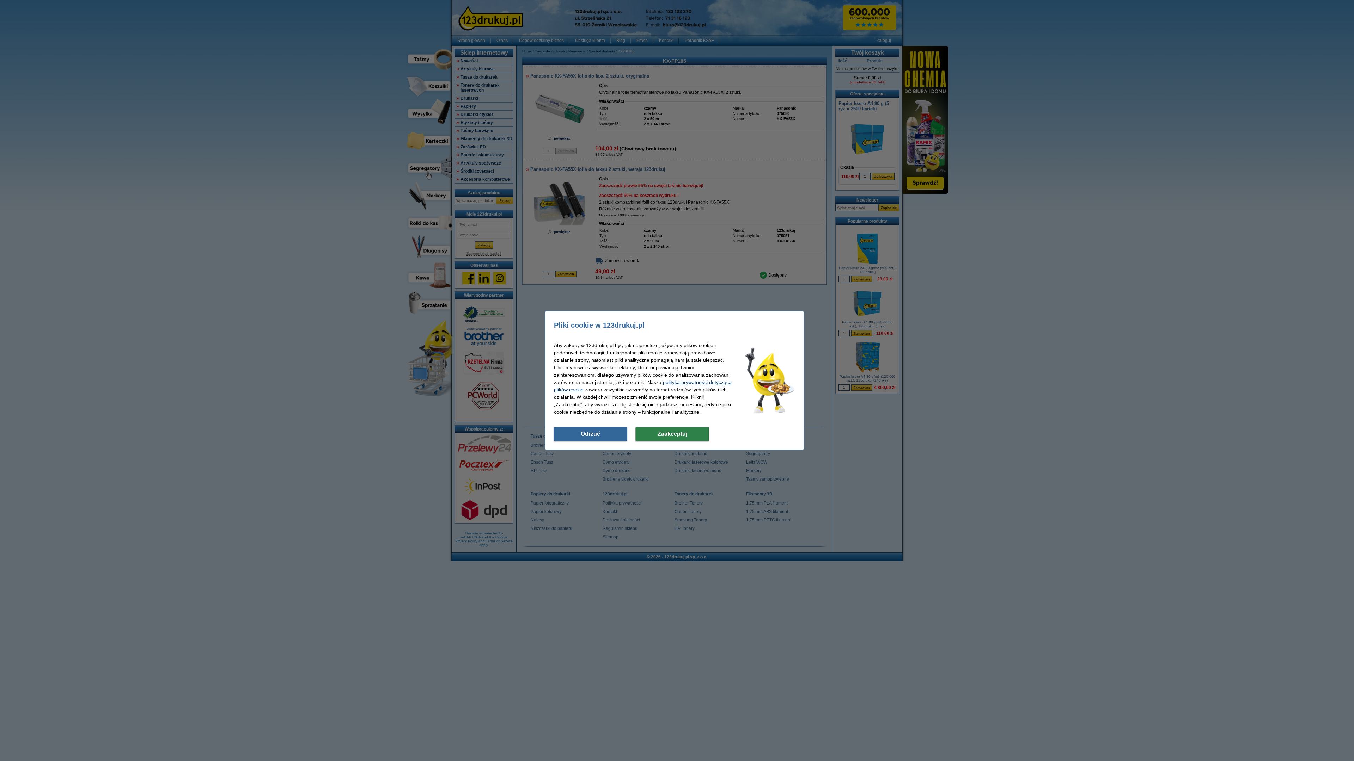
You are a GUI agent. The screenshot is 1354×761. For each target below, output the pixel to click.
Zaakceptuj (672, 434)
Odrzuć (590, 434)
